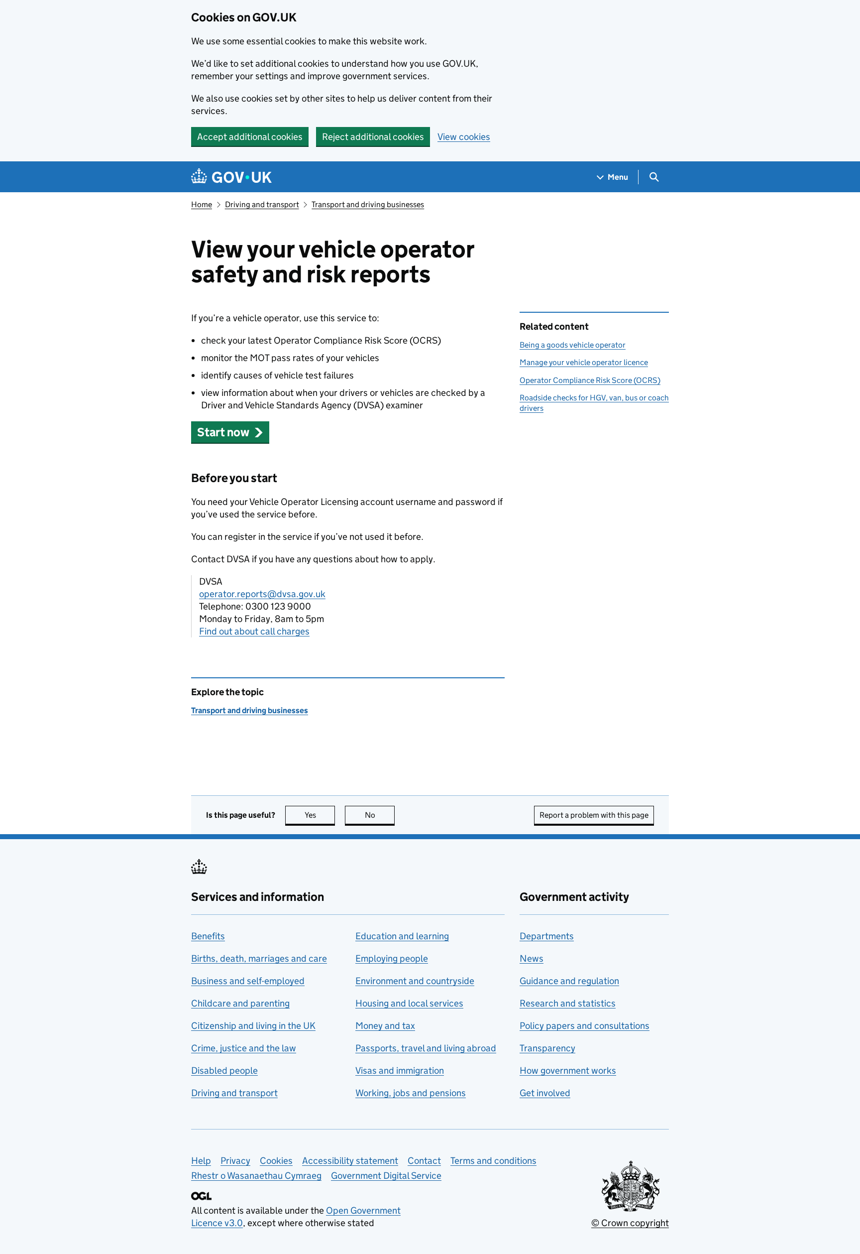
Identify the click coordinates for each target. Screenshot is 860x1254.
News (531, 958)
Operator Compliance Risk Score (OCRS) (590, 380)
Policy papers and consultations (584, 1025)
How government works (568, 1070)
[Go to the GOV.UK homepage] (231, 177)
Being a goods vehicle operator (573, 345)
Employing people (391, 958)
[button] (230, 432)
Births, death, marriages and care (259, 958)
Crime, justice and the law (243, 1048)
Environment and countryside (414, 981)
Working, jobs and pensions (410, 1093)
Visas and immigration (399, 1070)
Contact (424, 1160)
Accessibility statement (350, 1160)
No (380, 815)
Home (201, 204)
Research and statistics (568, 1003)
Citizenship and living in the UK (253, 1025)
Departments (547, 936)
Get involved (545, 1093)
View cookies (463, 136)
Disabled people (224, 1070)
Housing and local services (409, 1003)
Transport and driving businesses (368, 204)
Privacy (235, 1160)
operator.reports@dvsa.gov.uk (262, 594)
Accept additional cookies (250, 136)
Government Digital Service (386, 1175)
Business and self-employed (248, 981)
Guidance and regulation (569, 981)
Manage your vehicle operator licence (584, 362)
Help (201, 1160)
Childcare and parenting (240, 1003)
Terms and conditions (493, 1160)
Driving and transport (262, 204)
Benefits (208, 936)
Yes (320, 815)
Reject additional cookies (373, 136)
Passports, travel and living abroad (425, 1048)
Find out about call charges (254, 631)
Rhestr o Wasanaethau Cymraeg (256, 1175)
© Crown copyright (630, 1223)
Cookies (276, 1160)
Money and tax (385, 1025)
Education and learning (402, 936)
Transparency (547, 1048)
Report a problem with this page (593, 815)
